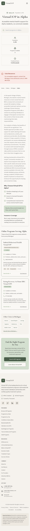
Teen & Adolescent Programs (8, 432)
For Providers (4, 473)
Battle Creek (7, 327)
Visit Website (23, 273)
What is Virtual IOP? (6, 448)
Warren (15, 327)
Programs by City (5, 417)
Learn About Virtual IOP (15, 365)
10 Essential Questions (7, 445)
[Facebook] (3, 403)
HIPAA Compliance (24, 507)
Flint (21, 324)
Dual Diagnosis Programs (7, 429)
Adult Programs (5, 435)
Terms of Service (14, 507)
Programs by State (6, 414)
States (7, 88)
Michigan (13, 88)
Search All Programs (15, 359)
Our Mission (4, 467)
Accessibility (18, 510)
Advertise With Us (5, 476)
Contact (3, 470)
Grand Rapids (14, 321)
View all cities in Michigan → (10, 331)
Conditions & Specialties (7, 420)
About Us (3, 464)
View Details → (7, 273)
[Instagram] (17, 403)
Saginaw (6, 324)
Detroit (6, 321)
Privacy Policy (4, 507)
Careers (3, 479)
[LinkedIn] (12, 403)
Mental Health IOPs (6, 423)
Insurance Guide (5, 451)
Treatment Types (5, 454)
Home (2, 88)
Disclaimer (11, 510)
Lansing (22, 321)
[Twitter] (7, 403)
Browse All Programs (6, 411)
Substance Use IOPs (6, 426)
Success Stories (5, 457)
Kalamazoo (14, 324)
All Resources (4, 442)
